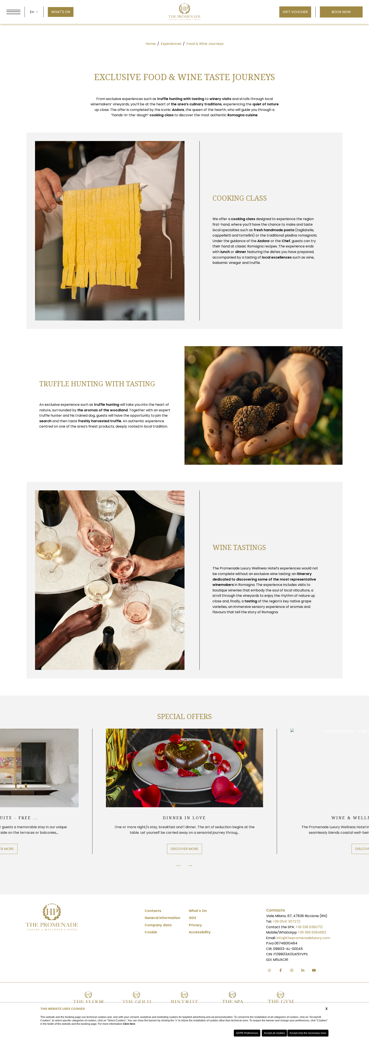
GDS (192, 917)
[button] (178, 866)
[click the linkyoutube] (313, 970)
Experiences (171, 43)
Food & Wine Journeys (205, 43)
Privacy (195, 925)
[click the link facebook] (280, 970)
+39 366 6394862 (312, 932)
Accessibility (200, 932)
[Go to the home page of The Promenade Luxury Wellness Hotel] (184, 12)
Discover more (184, 848)
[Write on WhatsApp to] (269, 970)
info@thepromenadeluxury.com (303, 937)
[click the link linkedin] (302, 970)
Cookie (151, 932)
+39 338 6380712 (309, 927)
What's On (198, 910)
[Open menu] (13, 12)
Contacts (153, 910)
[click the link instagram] (291, 970)
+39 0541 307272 (286, 921)
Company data (158, 925)
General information (162, 917)
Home (151, 43)
